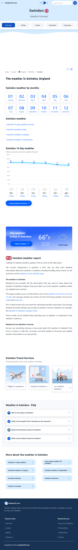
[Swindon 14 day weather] (39, 170)
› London (8, 528)
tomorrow (18, 300)
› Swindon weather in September (19, 140)
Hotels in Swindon (14, 486)
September (52, 25)
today (8, 300)
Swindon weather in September (56, 470)
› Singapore (9, 537)
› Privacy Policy (63, 528)
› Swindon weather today (16, 129)
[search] (75, 3)
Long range (67, 25)
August (38, 25)
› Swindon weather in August (17, 134)
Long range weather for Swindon (53, 462)
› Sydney (7, 532)
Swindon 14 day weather (17, 462)
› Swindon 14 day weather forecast (20, 124)
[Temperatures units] (43, 3)
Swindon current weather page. (31, 273)
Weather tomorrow (51, 478)
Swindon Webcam (14, 478)
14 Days (23, 25)
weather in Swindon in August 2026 (23, 311)
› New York (8, 523)
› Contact (61, 537)
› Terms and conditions (65, 523)
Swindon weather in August (18, 470)
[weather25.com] (9, 2)
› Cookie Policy (62, 532)
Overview (8, 25)
